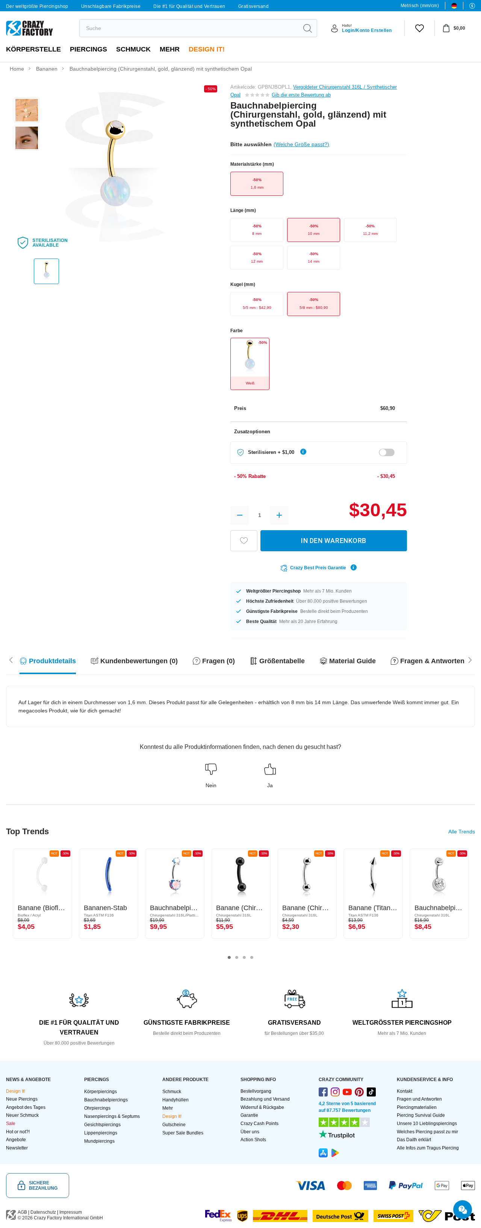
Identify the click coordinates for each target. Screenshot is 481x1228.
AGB (22, 1212)
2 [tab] (236, 957)
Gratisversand (253, 6)
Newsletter (17, 1148)
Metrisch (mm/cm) (420, 5)
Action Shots (253, 1139)
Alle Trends (461, 832)
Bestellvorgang (255, 1091)
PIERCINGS (88, 49)
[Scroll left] (470, 659)
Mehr (170, 49)
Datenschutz (43, 1212)
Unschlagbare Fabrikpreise (111, 6)
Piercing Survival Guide (421, 1115)
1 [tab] (229, 957)
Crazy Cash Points (259, 1123)
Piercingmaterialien (417, 1107)
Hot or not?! (18, 1131)
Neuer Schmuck (22, 1115)
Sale (10, 1123)
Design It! (207, 49)
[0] (419, 28)
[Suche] (307, 28)
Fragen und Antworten (419, 1099)
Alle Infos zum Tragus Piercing (428, 1148)
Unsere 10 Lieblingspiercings (427, 1123)
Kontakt (404, 1091)
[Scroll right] (11, 659)
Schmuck (133, 49)
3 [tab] (244, 957)
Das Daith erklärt (414, 1139)
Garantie (249, 1115)
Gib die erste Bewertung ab (301, 95)
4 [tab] (252, 957)
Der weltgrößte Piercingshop (37, 6)
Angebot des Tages (25, 1107)
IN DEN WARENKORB (333, 540)
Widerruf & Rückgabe (262, 1107)
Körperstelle (33, 49)
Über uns (249, 1131)
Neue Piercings (22, 1099)
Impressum (70, 1212)
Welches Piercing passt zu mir (427, 1131)
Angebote (16, 1139)
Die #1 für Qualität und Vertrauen (189, 6)
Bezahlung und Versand (265, 1099)
